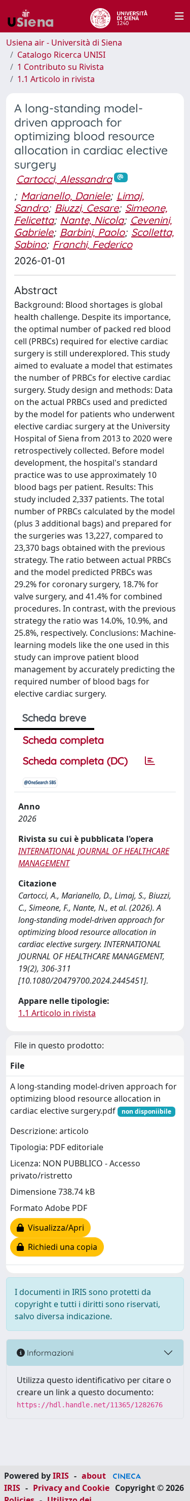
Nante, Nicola (92, 220)
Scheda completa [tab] (63, 740)
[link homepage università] (119, 16)
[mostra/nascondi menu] (179, 16)
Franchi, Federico (92, 244)
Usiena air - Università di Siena (64, 42)
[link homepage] (34, 16)
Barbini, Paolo (92, 232)
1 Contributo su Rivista (60, 66)
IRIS (61, 1475)
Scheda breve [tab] (54, 717)
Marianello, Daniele (65, 195)
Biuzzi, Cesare (87, 207)
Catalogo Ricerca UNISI (61, 54)
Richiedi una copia (60, 1246)
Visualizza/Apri (54, 1227)
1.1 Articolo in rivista (56, 79)
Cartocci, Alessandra (64, 179)
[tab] (150, 761)
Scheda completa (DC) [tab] (75, 760)
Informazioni (49, 1353)
